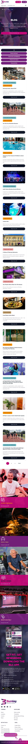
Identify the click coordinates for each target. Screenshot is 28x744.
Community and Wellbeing (9, 82)
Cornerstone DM (23, 742)
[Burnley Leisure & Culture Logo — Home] (5, 2)
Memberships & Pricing (19, 716)
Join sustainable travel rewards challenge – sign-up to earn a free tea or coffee (13, 448)
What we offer (17, 712)
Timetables (16, 714)
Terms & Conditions (19, 729)
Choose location (4, 544)
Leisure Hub (6, 221)
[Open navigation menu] (25, 5)
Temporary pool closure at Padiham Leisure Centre (13, 156)
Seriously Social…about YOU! (9, 88)
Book (17, 1)
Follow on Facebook (13, 33)
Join (23, 1)
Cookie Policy (17, 725)
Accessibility (17, 730)
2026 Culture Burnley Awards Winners (12, 189)
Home (4, 9)
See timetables (4, 506)
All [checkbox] (14, 50)
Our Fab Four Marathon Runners (10, 123)
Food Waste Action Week (9, 315)
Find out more (4, 622)
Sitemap (16, 719)
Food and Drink (7, 312)
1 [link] (7, 463)
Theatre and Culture (8, 249)
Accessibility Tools (11, 5)
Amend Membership (5, 732)
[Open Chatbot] (20, 739)
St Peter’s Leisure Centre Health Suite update (13, 415)
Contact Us (3, 725)
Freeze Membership (5, 729)
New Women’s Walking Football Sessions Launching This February (12, 348)
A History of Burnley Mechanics (10, 252)
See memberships (5, 583)
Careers (2, 716)
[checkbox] (14, 53)
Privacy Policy (18, 727)
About (8, 9)
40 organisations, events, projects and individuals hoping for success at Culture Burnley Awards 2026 (13, 382)
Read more (16, 98)
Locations (3, 714)
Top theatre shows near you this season (12, 284)
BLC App (16, 717)
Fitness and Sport (7, 85)
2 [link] (11, 463)
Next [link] (19, 463)
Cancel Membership (5, 730)
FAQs (2, 727)
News (2, 717)
